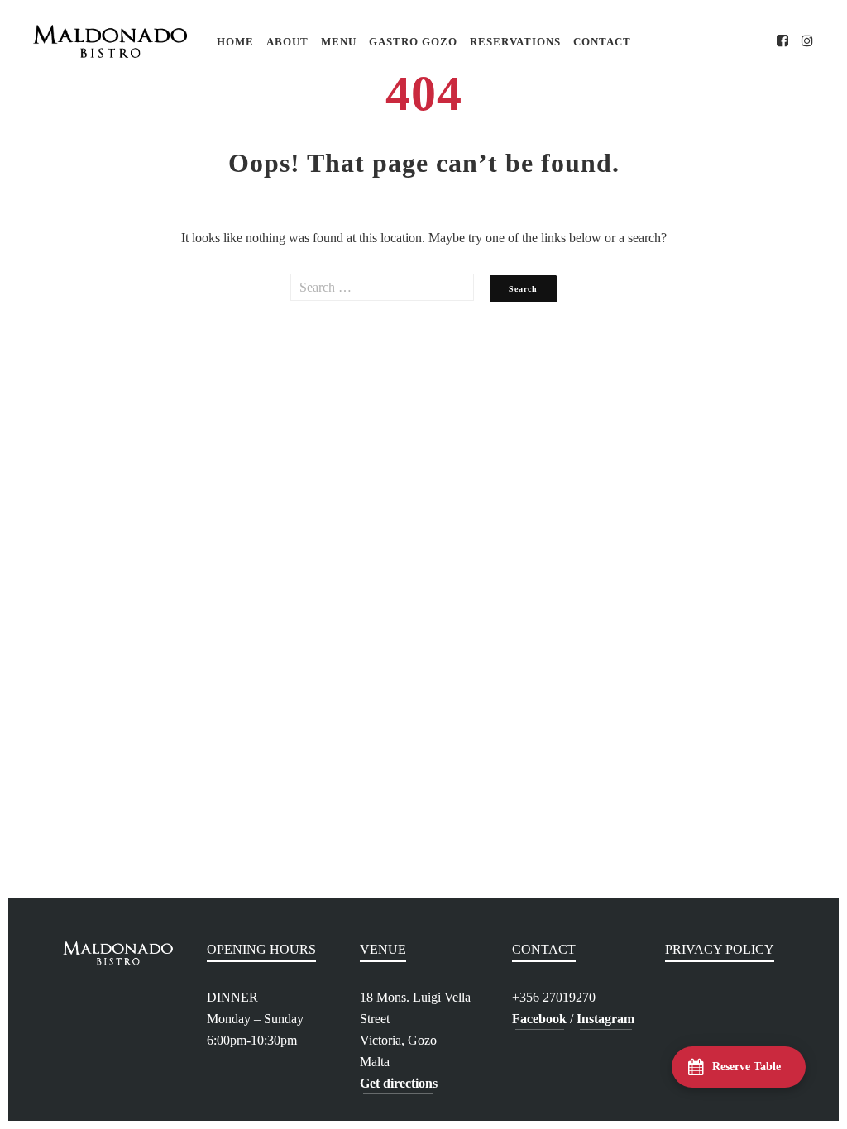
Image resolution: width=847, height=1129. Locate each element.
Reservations (515, 42)
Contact (602, 42)
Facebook (539, 1019)
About (287, 42)
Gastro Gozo (413, 42)
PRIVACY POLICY (719, 949)
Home (235, 42)
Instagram (605, 1019)
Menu (339, 42)
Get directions (399, 1083)
